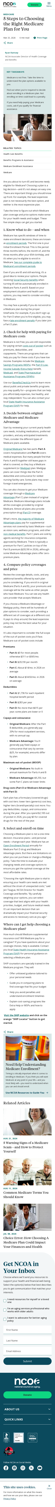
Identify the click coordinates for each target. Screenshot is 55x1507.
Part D (26, 512)
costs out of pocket (33, 345)
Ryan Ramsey (11, 52)
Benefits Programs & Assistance (18, 160)
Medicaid (8, 372)
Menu (49, 6)
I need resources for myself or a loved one (28, 1301)
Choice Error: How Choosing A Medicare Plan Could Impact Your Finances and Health (26, 1242)
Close (49, 1488)
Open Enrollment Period (16, 845)
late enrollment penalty (22, 320)
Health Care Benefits (13, 154)
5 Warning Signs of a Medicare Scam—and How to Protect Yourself (25, 1147)
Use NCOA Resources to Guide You (25, 1092)
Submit (27, 1361)
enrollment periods (16, 243)
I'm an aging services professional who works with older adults (28, 1310)
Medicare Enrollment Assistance (18, 166)
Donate (34, 4)
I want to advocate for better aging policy (27, 1319)
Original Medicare (13, 449)
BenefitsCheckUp (21, 382)
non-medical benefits (14, 534)
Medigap (25, 468)
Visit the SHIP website (16, 1015)
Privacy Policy (9, 1498)
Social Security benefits (26, 279)
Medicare (8, 14)
